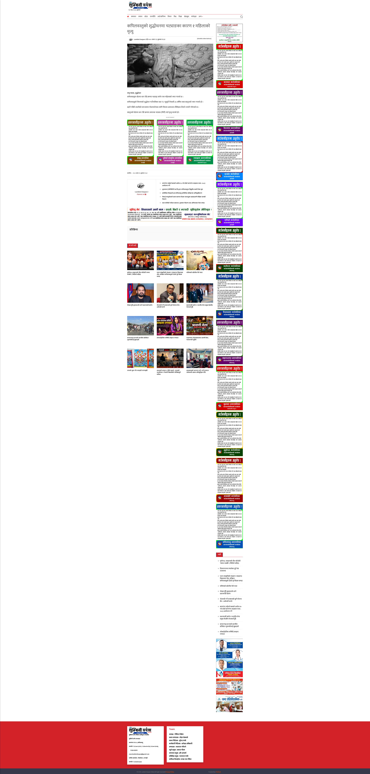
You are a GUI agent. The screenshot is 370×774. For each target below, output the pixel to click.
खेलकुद (186, 16)
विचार (170, 16)
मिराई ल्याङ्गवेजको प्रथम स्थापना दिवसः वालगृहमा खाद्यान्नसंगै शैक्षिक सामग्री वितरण (184, 198)
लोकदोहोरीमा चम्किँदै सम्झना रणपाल (167, 337)
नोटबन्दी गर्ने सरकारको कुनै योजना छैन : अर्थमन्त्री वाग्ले (168, 306)
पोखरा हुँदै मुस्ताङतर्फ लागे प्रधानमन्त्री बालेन (139, 305)
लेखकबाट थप (141, 194)
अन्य (200, 16)
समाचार (133, 16)
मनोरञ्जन (193, 16)
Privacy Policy (170, 772)
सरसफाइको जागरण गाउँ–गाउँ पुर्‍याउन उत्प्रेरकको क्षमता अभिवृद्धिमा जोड (197, 371)
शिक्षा (180, 16)
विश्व (175, 16)
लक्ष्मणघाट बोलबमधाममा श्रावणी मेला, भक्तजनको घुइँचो (197, 338)
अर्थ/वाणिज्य (161, 16)
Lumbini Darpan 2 (140, 39)
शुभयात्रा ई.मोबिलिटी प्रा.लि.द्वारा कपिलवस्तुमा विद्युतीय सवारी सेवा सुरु (182, 189)
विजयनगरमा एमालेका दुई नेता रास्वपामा (229, 569)
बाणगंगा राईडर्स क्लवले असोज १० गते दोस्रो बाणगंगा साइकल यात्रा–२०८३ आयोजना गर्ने (183, 184)
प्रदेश (146, 16)
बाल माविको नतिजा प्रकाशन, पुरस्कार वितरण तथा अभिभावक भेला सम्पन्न (183, 203)
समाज (140, 16)
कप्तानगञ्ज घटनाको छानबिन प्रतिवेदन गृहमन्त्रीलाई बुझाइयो (138, 338)
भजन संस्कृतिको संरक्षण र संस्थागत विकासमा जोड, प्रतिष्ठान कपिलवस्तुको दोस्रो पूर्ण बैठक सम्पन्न (170, 274)
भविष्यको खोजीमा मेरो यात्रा (194, 272)
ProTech (218, 772)
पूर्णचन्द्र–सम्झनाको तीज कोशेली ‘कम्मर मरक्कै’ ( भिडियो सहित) (138, 273)
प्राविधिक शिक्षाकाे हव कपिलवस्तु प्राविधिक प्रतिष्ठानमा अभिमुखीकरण (182, 193)
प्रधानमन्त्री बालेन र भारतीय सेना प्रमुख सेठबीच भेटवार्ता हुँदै (199, 306)
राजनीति (152, 16)
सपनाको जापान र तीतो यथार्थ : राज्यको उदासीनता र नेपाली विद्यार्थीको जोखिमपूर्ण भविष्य (169, 372)
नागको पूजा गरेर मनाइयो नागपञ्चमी (137, 370)
